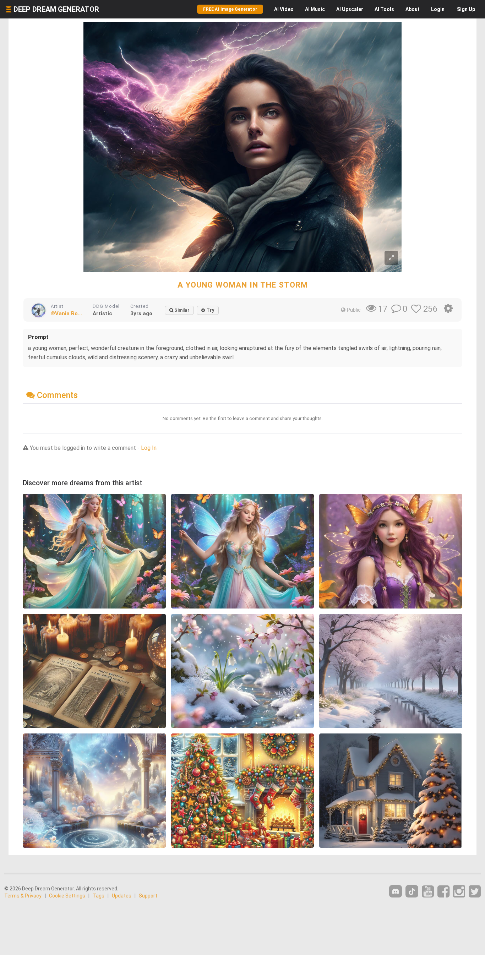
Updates (121, 896)
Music (315, 9)
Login (438, 9)
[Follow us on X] (475, 891)
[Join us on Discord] (395, 891)
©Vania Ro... (66, 313)
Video (284, 9)
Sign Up (466, 9)
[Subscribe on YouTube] (428, 891)
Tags (98, 896)
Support (148, 896)
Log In (149, 447)
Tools (384, 9)
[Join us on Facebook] (443, 891)
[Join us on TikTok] (411, 891)
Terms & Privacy (23, 896)
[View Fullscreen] (391, 258)
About (412, 9)
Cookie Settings (67, 896)
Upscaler (349, 9)
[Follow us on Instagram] (459, 891)
